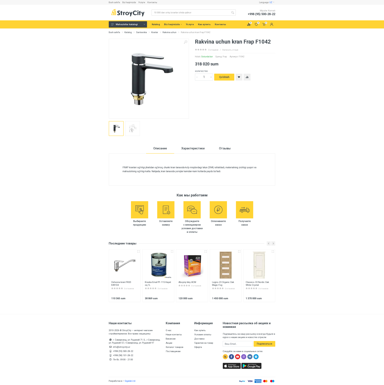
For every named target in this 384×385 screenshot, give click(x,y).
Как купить (200, 330)
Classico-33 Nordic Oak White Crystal (257, 283)
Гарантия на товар (203, 343)
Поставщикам (173, 351)
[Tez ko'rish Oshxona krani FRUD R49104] (138, 251)
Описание (160, 148)
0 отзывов (213, 50)
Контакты (152, 2)
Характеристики (193, 148)
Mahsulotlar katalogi (127, 24)
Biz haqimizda (129, 2)
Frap (225, 56)
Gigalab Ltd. (130, 381)
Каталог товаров (174, 347)
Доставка (199, 338)
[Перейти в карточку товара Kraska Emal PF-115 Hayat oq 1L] (158, 265)
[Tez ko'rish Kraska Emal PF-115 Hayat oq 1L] (172, 251)
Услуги (141, 2)
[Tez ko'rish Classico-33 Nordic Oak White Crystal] (273, 251)
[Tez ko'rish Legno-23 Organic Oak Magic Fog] (239, 251)
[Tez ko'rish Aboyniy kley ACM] (205, 251)
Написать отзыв (230, 50)
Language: (265, 2)
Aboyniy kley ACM (187, 282)
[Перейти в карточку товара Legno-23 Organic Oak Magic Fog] (225, 265)
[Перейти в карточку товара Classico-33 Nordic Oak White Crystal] (259, 265)
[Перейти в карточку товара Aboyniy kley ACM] (192, 265)
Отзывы (225, 148)
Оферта (198, 347)
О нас (168, 330)
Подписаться (264, 343)
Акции (169, 343)
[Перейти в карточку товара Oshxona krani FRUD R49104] (124, 265)
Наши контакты (174, 334)
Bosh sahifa (114, 2)
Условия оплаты (202, 334)
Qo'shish (224, 77)
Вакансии (171, 338)
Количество (201, 71)
